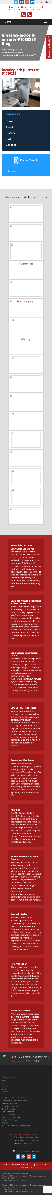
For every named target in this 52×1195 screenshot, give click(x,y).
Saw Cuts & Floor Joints (23, 707)
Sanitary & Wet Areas (22, 760)
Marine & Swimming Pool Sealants (24, 858)
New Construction (20, 1010)
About (47, 2)
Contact (11, 144)
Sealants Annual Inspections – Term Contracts (26, 602)
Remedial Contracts (21, 545)
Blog (8, 139)
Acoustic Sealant (20, 914)
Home (40, 2)
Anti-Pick (15, 809)
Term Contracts (8, 1109)
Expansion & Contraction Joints (24, 654)
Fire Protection (19, 963)
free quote (18, 1060)
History (10, 133)
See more (12, 171)
